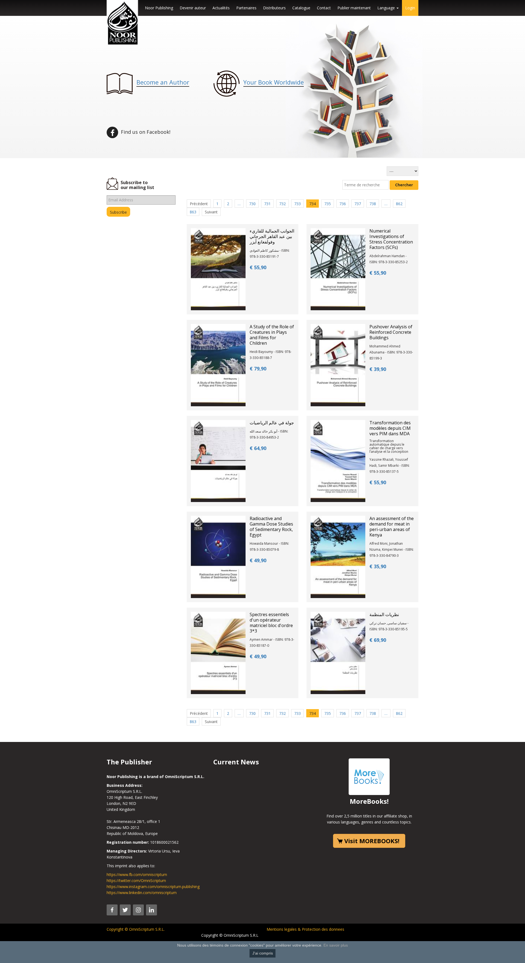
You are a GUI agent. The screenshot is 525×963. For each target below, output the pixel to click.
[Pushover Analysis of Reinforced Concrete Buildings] (338, 364)
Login (410, 7)
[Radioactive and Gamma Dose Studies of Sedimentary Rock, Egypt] (218, 556)
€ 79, (258, 368)
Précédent (199, 203)
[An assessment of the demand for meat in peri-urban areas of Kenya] (338, 556)
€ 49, (258, 560)
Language (386, 7)
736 (342, 203)
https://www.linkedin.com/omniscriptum (142, 892)
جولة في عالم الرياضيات (272, 423)
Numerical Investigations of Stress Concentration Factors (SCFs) (391, 239)
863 (193, 211)
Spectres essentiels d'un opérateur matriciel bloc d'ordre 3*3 (271, 622)
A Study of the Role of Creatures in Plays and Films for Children (272, 335)
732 (282, 203)
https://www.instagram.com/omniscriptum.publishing (153, 886)
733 (297, 203)
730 (252, 203)
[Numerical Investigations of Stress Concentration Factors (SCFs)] (338, 268)
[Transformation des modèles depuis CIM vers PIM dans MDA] (338, 460)
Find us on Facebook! (144, 132)
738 (372, 203)
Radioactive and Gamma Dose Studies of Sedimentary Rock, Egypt (271, 526)
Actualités (221, 7)
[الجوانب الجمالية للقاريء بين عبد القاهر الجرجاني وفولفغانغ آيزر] (218, 268)
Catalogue (301, 7)
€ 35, (377, 566)
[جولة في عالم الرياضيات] (218, 460)
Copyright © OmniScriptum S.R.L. (136, 929)
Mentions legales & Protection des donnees (305, 929)
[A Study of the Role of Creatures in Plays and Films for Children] (218, 364)
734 (312, 203)
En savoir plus (335, 945)
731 (267, 203)
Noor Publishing (159, 7)
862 (399, 203)
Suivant (211, 211)
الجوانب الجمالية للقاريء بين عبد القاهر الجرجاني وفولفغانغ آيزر (272, 236)
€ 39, (377, 369)
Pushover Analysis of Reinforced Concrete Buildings (390, 332)
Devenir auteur (193, 7)
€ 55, (258, 267)
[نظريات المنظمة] (338, 652)
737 (357, 203)
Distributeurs (274, 7)
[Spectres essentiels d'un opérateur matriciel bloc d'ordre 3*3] (218, 652)
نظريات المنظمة (384, 614)
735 (327, 203)
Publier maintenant (354, 7)
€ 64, (258, 448)
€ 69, (377, 640)
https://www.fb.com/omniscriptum (137, 874)
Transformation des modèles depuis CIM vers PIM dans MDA (390, 428)
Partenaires (246, 7)
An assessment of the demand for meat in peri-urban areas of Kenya (391, 526)
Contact (324, 7)
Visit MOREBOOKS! (371, 841)
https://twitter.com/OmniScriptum (136, 880)
